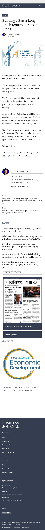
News (5, 15)
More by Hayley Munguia (19, 186)
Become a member (8, 452)
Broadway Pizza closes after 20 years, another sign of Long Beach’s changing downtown (20, 246)
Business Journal (7, 472)
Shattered (12, 499)
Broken (12, 493)
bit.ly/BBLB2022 (11, 156)
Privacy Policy (6, 445)
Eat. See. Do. (6, 469)
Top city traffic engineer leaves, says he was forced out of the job (22, 230)
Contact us (5, 448)
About (4, 437)
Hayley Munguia (14, 34)
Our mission (6, 441)
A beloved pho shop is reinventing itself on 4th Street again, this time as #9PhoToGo (22, 237)
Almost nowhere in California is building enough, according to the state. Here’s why (21, 255)
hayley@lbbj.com (18, 176)
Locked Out (9, 486)
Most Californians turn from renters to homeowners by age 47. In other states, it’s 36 (21, 264)
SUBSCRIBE (6, 513)
